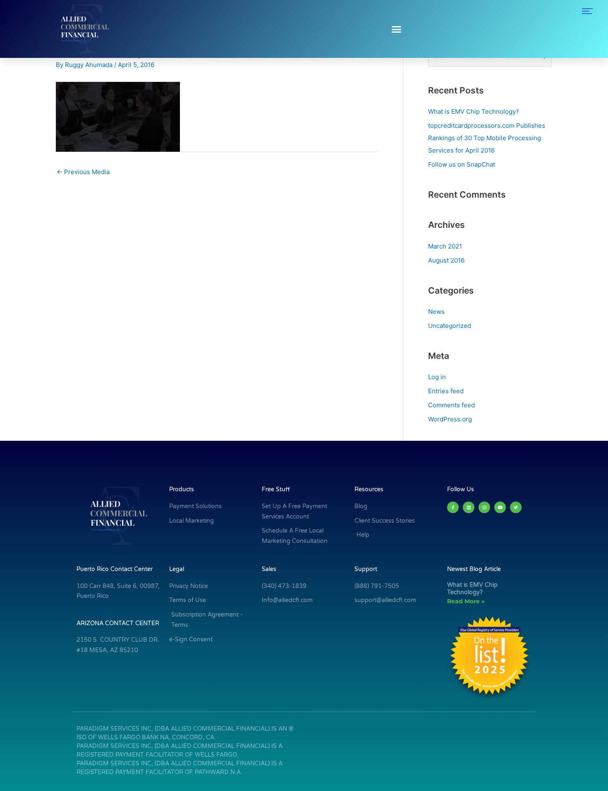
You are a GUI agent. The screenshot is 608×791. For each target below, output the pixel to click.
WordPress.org (450, 419)
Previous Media (83, 172)
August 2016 (446, 260)
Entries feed (446, 391)
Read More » (466, 601)
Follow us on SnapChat (461, 164)
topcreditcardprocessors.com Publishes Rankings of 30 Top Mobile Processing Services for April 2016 (486, 138)
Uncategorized (449, 326)
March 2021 (445, 246)
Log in (437, 377)
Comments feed (451, 405)
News (436, 311)
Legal (176, 569)
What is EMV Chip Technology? (473, 111)
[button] (396, 29)
